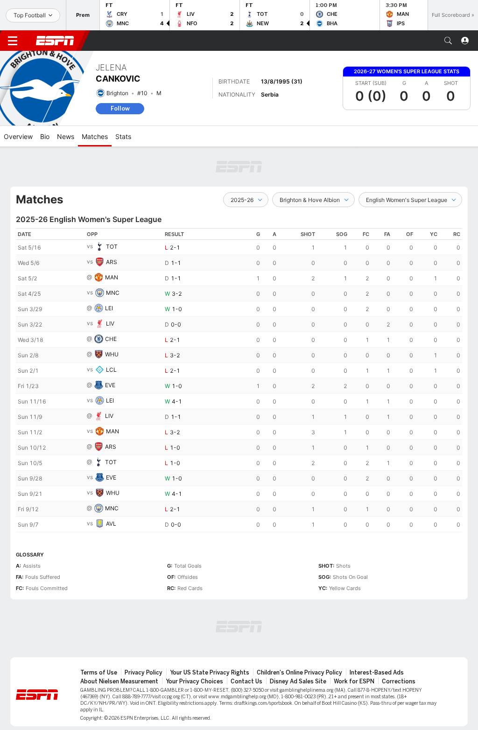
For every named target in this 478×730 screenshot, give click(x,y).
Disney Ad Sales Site (298, 681)
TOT (112, 246)
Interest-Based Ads (377, 672)
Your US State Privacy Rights (209, 672)
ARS (111, 261)
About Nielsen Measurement (119, 681)
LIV (110, 323)
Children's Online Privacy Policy (299, 672)
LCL (111, 369)
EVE (110, 385)
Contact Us (246, 681)
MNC (113, 292)
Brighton (117, 93)
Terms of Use (98, 672)
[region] (239, 380)
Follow (120, 108)
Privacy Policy (143, 672)
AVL (111, 523)
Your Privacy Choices (194, 681)
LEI (109, 308)
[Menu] (12, 40)
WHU (112, 354)
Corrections (398, 681)
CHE (111, 338)
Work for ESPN (354, 681)
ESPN (55, 40)
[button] (448, 40)
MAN (111, 277)
